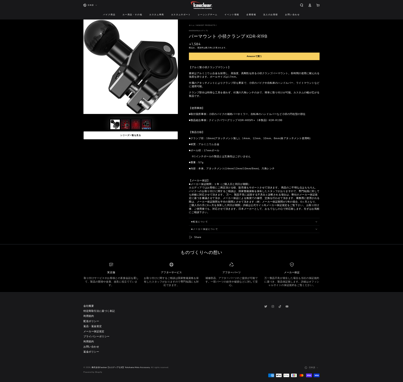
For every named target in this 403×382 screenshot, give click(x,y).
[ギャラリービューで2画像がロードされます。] (125, 124)
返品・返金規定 (92, 326)
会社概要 (88, 306)
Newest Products (206, 25)
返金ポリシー (91, 352)
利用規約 (88, 316)
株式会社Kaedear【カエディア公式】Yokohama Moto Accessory (121, 367)
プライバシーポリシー (96, 336)
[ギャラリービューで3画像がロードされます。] (136, 124)
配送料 (201, 47)
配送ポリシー (91, 321)
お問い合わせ (91, 346)
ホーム (191, 25)
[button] (302, 5)
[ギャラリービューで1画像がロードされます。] (115, 124)
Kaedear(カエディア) (198, 31)
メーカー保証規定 (93, 331)
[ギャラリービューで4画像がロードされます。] (146, 124)
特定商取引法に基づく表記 (99, 311)
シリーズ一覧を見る (130, 135)
